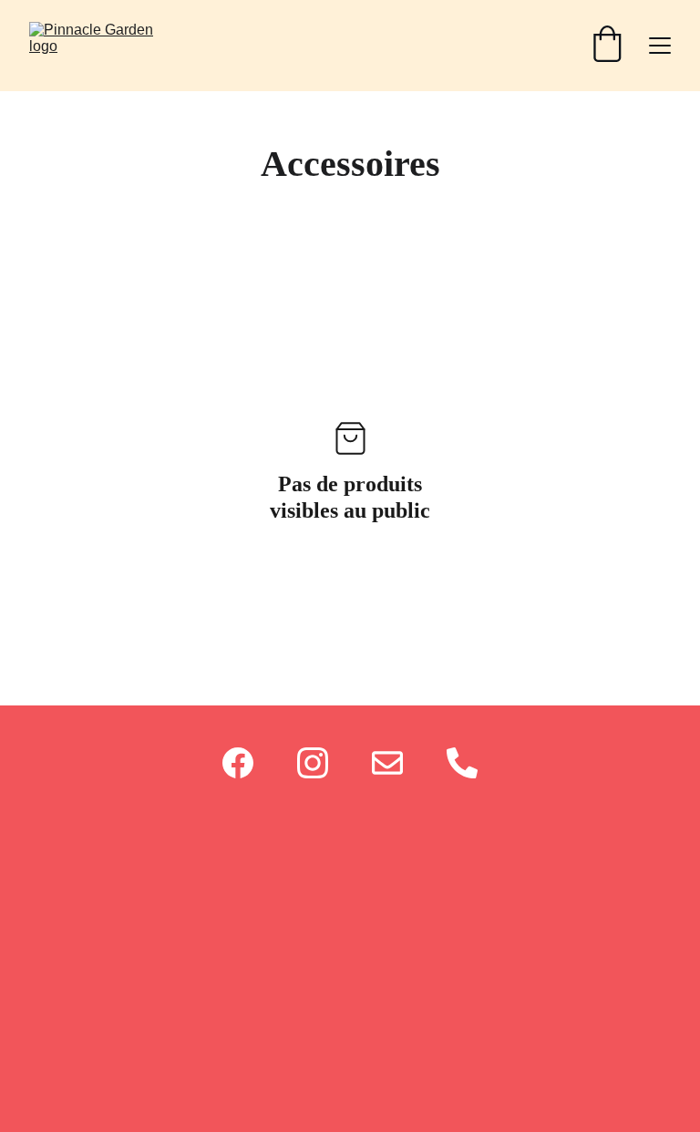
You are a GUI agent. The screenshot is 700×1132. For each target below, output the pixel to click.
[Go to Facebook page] (237, 762)
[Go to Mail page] (387, 762)
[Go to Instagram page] (312, 762)
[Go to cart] (607, 46)
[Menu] (660, 45)
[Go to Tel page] (462, 762)
